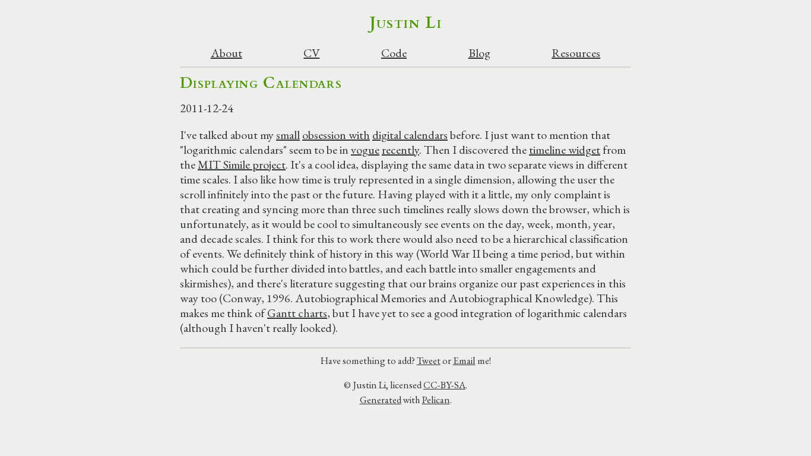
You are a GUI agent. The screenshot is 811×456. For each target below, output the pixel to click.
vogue (365, 149)
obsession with (336, 134)
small (288, 134)
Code (394, 53)
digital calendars (410, 134)
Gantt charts (297, 313)
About (226, 53)
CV (311, 53)
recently (400, 149)
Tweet (429, 360)
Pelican (436, 399)
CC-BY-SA (444, 384)
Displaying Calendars (261, 82)
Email (464, 360)
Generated (380, 399)
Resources (576, 53)
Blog (479, 53)
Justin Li (405, 22)
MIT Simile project (242, 164)
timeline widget (564, 149)
